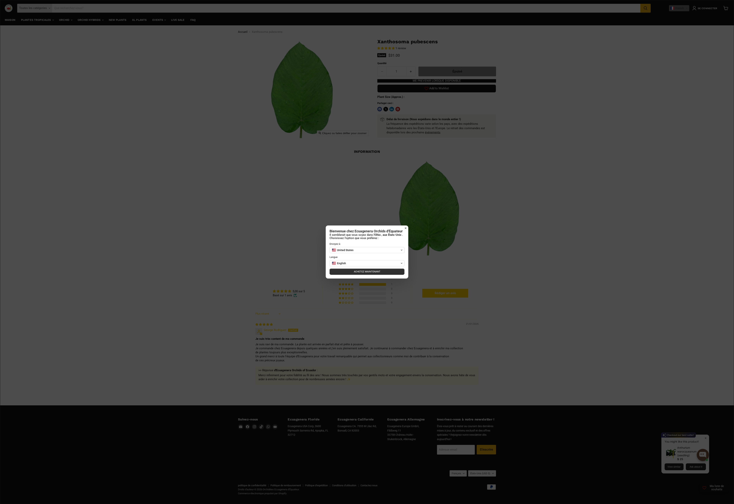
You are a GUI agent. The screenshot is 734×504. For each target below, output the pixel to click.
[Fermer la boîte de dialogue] (406, 228)
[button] (367, 250)
